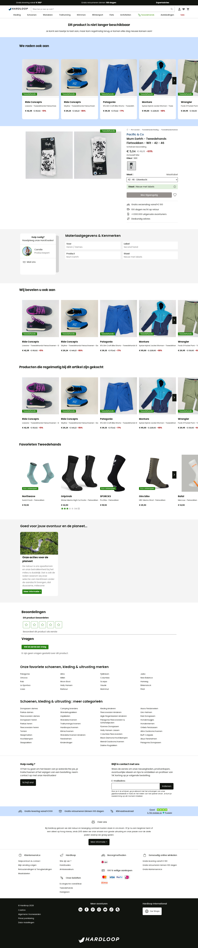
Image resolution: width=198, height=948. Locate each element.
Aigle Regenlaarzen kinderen (113, 716)
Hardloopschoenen (69, 727)
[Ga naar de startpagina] (129, 130)
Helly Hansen (66, 685)
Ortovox (23, 678)
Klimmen (81, 15)
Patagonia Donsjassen (150, 743)
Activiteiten (125, 15)
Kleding (17, 15)
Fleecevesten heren (29, 727)
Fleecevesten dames (30, 716)
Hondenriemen (147, 724)
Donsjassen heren (28, 720)
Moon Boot (65, 682)
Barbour (64, 689)
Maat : (130, 174)
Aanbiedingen (167, 15)
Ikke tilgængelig (149, 195)
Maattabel (172, 174)
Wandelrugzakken (68, 712)
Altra (62, 674)
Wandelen (48, 15)
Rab (22, 682)
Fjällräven (104, 674)
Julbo (142, 674)
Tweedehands (147, 15)
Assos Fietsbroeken (149, 709)
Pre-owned (135, 130)
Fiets (112, 15)
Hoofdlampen (26, 739)
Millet (62, 678)
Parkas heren (26, 724)
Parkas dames (26, 712)
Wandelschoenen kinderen (73, 735)
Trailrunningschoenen (70, 724)
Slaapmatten (26, 735)
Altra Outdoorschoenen (151, 731)
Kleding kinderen (108, 709)
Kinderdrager (66, 743)
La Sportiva (25, 685)
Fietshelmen (66, 739)
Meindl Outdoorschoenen (112, 742)
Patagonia (25, 674)
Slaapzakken (26, 743)
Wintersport (97, 15)
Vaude (103, 685)
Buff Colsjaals (146, 735)
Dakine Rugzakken (108, 745)
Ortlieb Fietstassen (148, 727)
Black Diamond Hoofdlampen (114, 738)
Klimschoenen (67, 731)
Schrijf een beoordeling (136, 147)
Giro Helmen (146, 712)
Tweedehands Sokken (169, 130)
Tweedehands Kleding (150, 130)
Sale (182, 15)
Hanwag (144, 682)
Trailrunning (64, 15)
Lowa (22, 689)
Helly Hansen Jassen (109, 730)
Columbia (104, 678)
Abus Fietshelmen (148, 739)
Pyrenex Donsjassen (109, 727)
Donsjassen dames (29, 709)
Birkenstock (145, 685)
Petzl (142, 689)
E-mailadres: (119, 781)
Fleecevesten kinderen (110, 712)
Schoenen (32, 15)
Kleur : (132, 158)
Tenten (23, 731)
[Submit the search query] (172, 9)
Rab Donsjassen (147, 716)
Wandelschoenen (68, 720)
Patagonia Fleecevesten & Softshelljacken (112, 721)
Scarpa (103, 682)
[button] (49, 155)
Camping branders (69, 709)
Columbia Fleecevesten (111, 734)
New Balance (146, 678)
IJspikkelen (65, 716)
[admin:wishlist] (175, 195)
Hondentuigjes (147, 720)
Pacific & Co (135, 134)
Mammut (104, 689)
